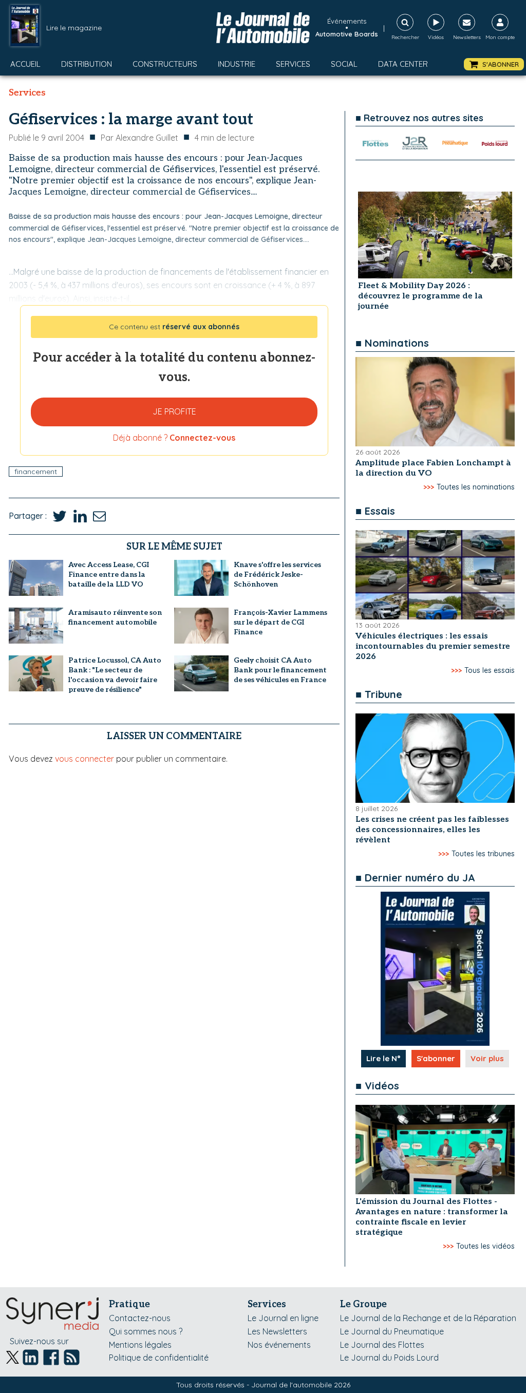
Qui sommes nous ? (145, 1331)
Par (139, 138)
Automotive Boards (346, 34)
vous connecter (84, 759)
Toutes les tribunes (483, 853)
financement (35, 471)
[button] (494, 64)
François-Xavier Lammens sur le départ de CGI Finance (280, 622)
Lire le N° (383, 1058)
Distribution (86, 64)
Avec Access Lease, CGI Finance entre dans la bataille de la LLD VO (108, 574)
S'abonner (436, 1058)
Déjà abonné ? (174, 437)
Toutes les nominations (476, 487)
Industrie (236, 64)
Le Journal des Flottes (382, 1345)
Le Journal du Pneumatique (392, 1331)
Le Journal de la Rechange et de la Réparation (428, 1318)
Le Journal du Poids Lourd (389, 1357)
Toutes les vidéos (485, 1246)
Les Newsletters (277, 1331)
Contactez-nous (140, 1318)
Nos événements (279, 1345)
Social (344, 64)
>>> (428, 487)
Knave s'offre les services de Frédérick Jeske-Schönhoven (277, 574)
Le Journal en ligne (283, 1318)
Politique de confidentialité (159, 1357)
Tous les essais (489, 670)
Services (293, 64)
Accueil (25, 64)
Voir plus (487, 1058)
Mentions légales (140, 1345)
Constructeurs (165, 64)
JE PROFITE (174, 411)
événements (346, 21)
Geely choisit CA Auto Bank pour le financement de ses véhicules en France (280, 670)
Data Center (403, 64)
